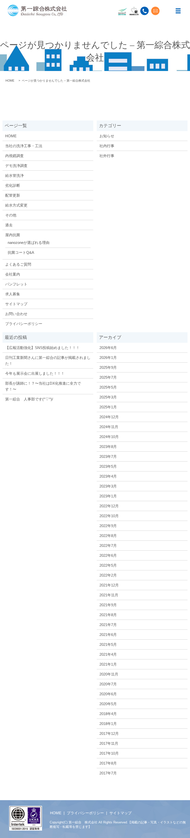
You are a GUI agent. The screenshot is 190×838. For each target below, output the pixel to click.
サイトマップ (16, 304)
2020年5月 (108, 704)
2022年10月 (109, 516)
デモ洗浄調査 (16, 165)
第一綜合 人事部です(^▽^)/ (29, 399)
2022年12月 (109, 506)
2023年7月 (108, 456)
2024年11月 (108, 427)
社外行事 (106, 156)
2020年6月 (108, 694)
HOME (9, 80)
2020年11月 (108, 674)
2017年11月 (108, 743)
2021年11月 (108, 595)
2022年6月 (108, 555)
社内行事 (106, 146)
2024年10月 (109, 437)
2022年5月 (108, 565)
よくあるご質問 (18, 264)
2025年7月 (108, 377)
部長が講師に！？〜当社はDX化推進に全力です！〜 (43, 386)
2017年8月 (108, 763)
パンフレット (16, 284)
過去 (9, 225)
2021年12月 (109, 585)
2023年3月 (108, 486)
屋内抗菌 (12, 235)
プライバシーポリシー (23, 324)
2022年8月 (108, 536)
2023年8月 (108, 446)
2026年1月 (108, 357)
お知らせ (106, 136)
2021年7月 (108, 625)
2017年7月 (108, 773)
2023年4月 (108, 476)
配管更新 (12, 195)
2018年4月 (108, 714)
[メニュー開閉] (178, 10)
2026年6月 (108, 348)
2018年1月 (108, 724)
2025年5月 (108, 387)
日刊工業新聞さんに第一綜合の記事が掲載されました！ (48, 360)
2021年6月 (108, 634)
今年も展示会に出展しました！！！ (35, 373)
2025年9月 (108, 367)
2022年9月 (108, 526)
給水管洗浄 (14, 175)
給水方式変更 (16, 205)
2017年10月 (109, 753)
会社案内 (12, 274)
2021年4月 (108, 654)
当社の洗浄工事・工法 (23, 146)
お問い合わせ (16, 314)
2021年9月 (108, 605)
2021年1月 (108, 664)
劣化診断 (12, 185)
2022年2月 (108, 575)
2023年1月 (108, 496)
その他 (10, 215)
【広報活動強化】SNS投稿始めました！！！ (42, 348)
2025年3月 (108, 397)
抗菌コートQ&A (21, 252)
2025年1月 (108, 407)
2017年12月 (109, 733)
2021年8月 (108, 615)
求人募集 (12, 294)
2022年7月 (108, 545)
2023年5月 (108, 466)
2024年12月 (109, 417)
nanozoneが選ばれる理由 (28, 242)
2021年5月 (108, 644)
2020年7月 (108, 684)
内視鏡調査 (14, 156)
